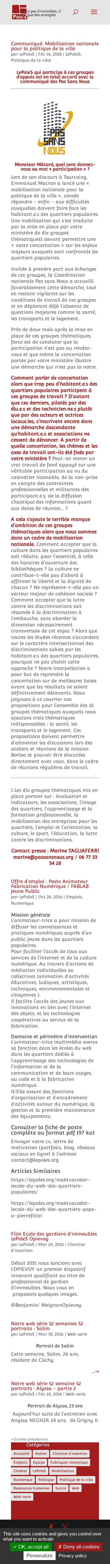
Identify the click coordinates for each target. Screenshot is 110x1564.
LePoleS (27, 54)
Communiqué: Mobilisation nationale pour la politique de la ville (55, 46)
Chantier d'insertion (70, 1453)
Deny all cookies (80, 1546)
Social (60, 1488)
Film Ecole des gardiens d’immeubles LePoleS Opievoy (54, 1236)
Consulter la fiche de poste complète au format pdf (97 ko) (52, 1130)
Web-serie (77, 1334)
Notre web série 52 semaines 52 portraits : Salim (47, 1326)
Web (75, 1488)
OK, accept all (33, 1546)
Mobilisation (63, 1471)
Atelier (41, 1453)
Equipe (39, 1462)
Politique (46, 1480)
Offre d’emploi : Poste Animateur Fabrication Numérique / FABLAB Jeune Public (50, 886)
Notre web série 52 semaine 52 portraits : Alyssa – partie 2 (46, 1386)
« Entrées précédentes (29, 1439)
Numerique (22, 903)
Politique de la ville (31, 60)
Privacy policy (73, 1555)
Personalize (40, 1555)
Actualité (21, 1453)
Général (20, 1471)
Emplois (74, 896)
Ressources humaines (31, 1488)
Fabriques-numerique (69, 1462)
